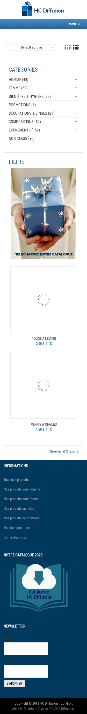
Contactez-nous (15, 537)
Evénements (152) (24, 130)
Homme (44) (18, 79)
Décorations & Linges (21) (31, 113)
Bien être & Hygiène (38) (30, 96)
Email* (8, 661)
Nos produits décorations (21, 518)
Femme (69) (18, 88)
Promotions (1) (22, 105)
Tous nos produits (16, 480)
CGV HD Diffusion (61, 709)
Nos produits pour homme (22, 489)
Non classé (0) (22, 138)
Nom (7, 639)
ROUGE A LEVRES (44, 338)
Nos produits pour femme (21, 499)
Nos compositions (17, 528)
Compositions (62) (25, 121)
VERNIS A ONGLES (44, 424)
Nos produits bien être (19, 508)
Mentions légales (36, 709)
